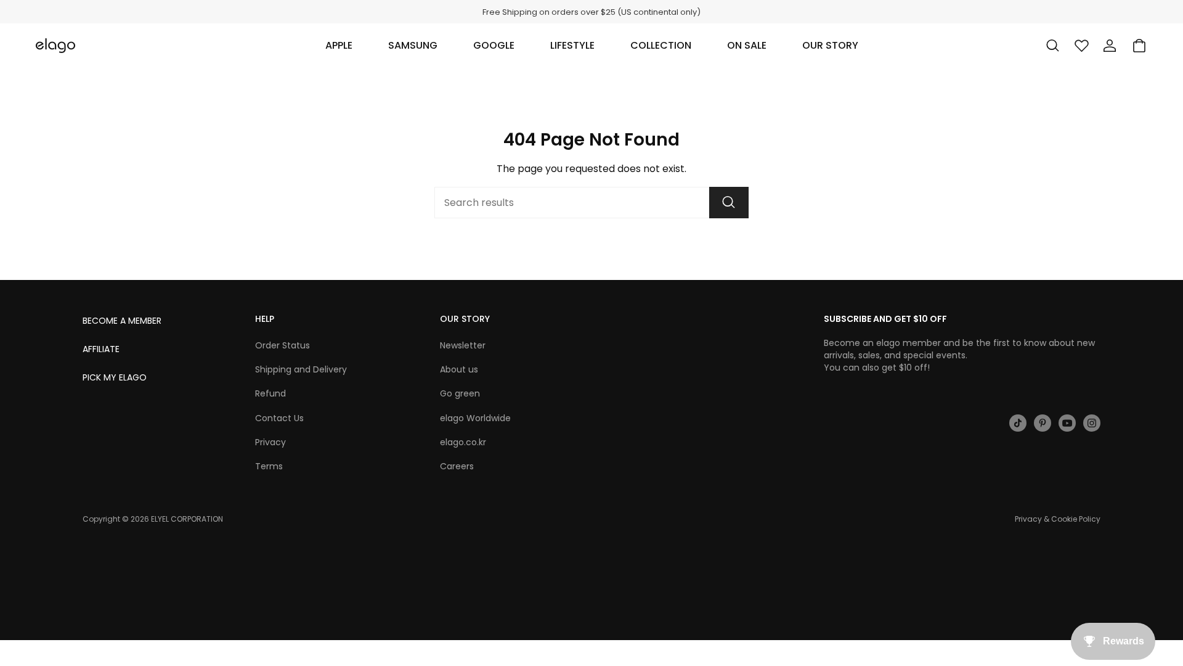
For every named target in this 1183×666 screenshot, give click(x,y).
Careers (457, 466)
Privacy (270, 442)
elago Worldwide (475, 418)
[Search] (729, 202)
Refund (270, 393)
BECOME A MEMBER (122, 320)
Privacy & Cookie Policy (1057, 519)
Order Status (282, 345)
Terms (269, 466)
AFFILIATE (101, 349)
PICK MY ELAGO (115, 377)
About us (459, 369)
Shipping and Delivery (301, 369)
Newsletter (463, 345)
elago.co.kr (463, 442)
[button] (339, 45)
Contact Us (279, 418)
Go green (460, 393)
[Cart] (1139, 46)
